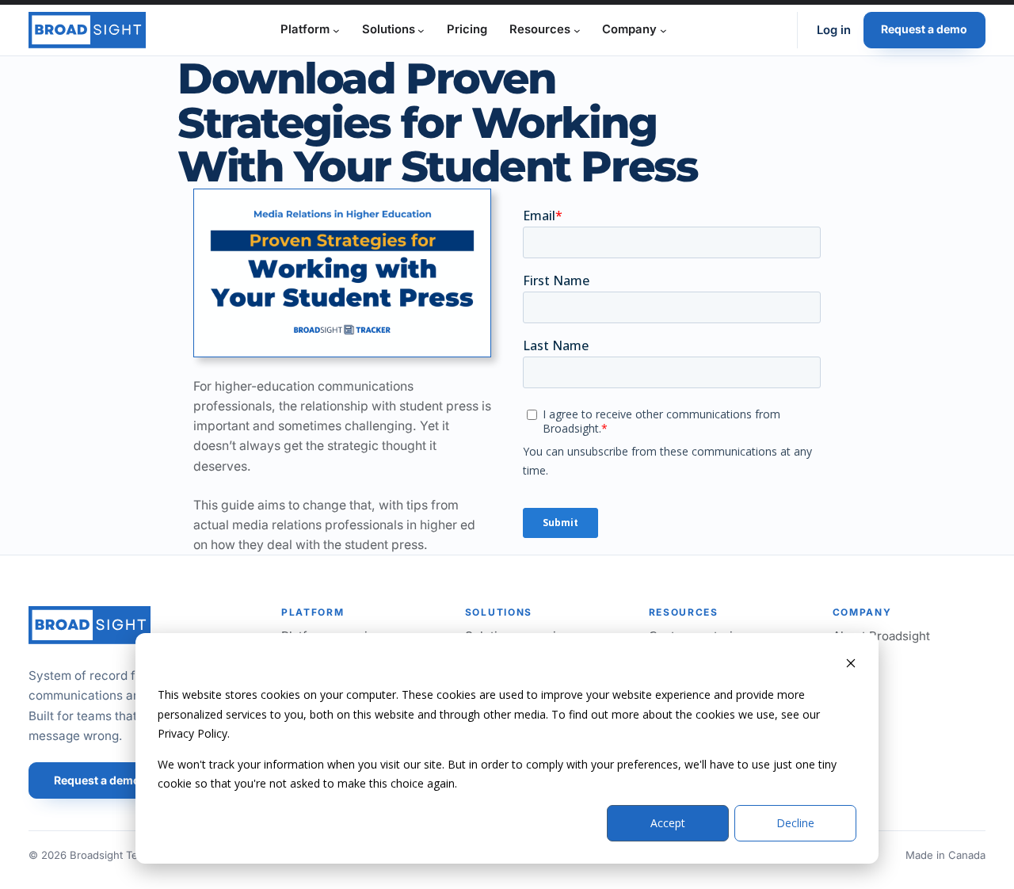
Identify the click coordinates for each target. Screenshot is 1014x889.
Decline (795, 822)
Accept (667, 822)
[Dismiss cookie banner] (850, 665)
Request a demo (924, 29)
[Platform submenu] (336, 29)
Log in (834, 30)
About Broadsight (881, 635)
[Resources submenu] (577, 29)
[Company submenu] (663, 29)
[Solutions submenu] (421, 29)
